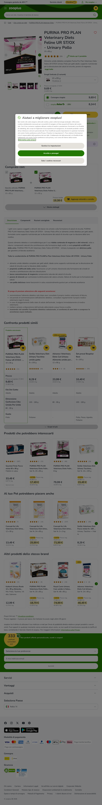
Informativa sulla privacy (27, 140)
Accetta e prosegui (51, 153)
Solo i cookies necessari (51, 161)
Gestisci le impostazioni (51, 146)
